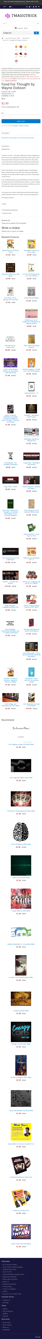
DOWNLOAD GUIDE (21, 3)
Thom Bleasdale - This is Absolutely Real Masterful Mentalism (31, 654)
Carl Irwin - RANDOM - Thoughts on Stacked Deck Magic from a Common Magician (10, 512)
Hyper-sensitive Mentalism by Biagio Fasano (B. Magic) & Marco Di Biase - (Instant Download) (10, 418)
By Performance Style (13, 38)
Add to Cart (21, 121)
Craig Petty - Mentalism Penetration (31, 463)
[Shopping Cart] (36, 7)
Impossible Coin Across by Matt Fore (21, 1144)
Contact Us (6, 1300)
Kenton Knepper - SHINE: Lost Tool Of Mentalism (31, 370)
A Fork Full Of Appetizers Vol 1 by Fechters (31, 275)
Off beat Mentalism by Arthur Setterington (31, 630)
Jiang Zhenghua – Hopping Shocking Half (10, 606)
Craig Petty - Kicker (10, 487)
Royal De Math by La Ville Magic (10, 275)
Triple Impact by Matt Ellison (21, 1244)
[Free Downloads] (33, 7)
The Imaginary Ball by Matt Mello (21, 778)
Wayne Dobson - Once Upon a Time (31, 535)
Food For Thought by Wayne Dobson (15, 40)
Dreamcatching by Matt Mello (21, 1077)
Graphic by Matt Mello (21, 1011)
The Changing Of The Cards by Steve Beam (31, 511)
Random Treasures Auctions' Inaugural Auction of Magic (10, 680)
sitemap (37, 1337)
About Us (6, 1282)
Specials (5, 1316)
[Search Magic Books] (38, 23)
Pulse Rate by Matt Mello (21, 877)
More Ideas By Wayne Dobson (31, 346)
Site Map (6, 1303)
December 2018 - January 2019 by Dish (10, 299)
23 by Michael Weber (31, 298)
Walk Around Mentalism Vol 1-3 (31, 559)
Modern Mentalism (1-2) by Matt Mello (21, 944)
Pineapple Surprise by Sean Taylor (31, 251)
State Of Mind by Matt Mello (21, 844)
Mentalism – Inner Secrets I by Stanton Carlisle (31, 680)
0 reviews (15, 126)
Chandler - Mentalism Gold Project (31, 416)
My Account (7, 1322)
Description (5, 133)
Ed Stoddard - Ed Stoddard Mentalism (10, 463)
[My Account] (30, 7)
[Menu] (36, 33)
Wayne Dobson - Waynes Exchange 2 (31, 487)
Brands (5, 1309)
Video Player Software (10, 1279)
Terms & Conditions (9, 1289)
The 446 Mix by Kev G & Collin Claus (10, 559)
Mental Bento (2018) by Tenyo (10, 251)
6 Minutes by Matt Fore (21, 1210)
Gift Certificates (8, 1311)
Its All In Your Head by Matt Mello (21, 977)
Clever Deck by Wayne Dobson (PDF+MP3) (31, 606)
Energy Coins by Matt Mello (21, 1044)
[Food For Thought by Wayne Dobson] (21, 54)
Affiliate (5, 1314)
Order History (7, 1325)
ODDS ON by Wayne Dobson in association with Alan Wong (10, 371)
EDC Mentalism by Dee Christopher (31, 705)
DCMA (5, 1291)
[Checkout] (38, 7)
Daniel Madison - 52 (31, 393)
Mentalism (25, 38)
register (14, 231)
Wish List (6, 1327)
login (8, 231)
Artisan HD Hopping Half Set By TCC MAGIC (31, 582)
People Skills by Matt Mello (21, 911)
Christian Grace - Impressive (10, 346)
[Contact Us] (27, 7)
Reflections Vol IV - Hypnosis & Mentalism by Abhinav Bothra (31, 321)
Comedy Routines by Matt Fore (21, 1177)
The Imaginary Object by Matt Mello (21, 744)
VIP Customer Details (10, 1265)
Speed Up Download (9, 1277)
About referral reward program (13, 1267)
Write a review (24, 126)
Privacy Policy (7, 1286)
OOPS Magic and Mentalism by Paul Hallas (10, 705)
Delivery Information (9, 1284)
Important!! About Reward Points (13, 1274)
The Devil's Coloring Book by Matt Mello (21, 811)
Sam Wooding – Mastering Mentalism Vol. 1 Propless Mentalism (10, 631)
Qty (3, 113)
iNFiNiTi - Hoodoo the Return (10, 582)
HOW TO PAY (7, 1272)
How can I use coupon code (12, 1294)
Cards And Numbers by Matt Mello (21, 1110)
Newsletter (6, 1330)
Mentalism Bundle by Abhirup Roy (31, 440)
